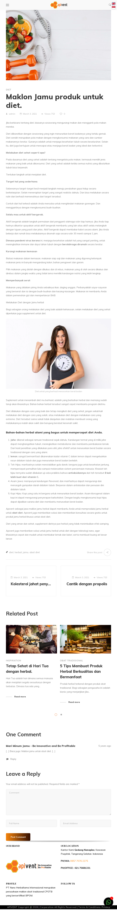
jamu (25, 552)
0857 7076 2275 (79, 860)
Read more (20, 696)
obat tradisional (71, 660)
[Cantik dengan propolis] (86, 581)
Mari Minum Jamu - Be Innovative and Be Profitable (40, 746)
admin (12, 113)
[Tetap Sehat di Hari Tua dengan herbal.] (31, 639)
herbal (18, 552)
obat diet (35, 552)
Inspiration (13, 660)
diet (8, 89)
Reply (13, 759)
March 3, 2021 (30, 113)
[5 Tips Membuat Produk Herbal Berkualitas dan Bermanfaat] (85, 639)
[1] (108, 903)
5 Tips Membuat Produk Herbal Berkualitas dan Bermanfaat (81, 671)
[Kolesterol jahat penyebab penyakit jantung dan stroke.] (31, 581)
